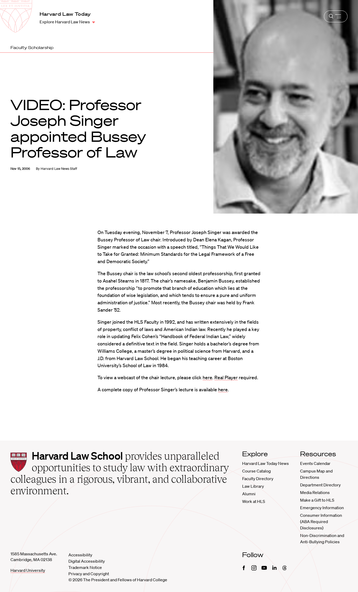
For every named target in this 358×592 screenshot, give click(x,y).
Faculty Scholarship (31, 47)
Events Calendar (315, 463)
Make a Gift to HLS (317, 500)
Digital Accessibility (86, 561)
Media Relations (315, 492)
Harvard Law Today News (265, 463)
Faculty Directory (257, 478)
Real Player (226, 377)
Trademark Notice (85, 567)
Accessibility (80, 554)
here (207, 377)
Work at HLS (253, 501)
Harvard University (27, 570)
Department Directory (320, 484)
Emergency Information (322, 507)
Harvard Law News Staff (59, 168)
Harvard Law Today (65, 14)
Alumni (249, 493)
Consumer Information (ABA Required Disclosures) (321, 521)
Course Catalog (256, 471)
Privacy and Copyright (88, 573)
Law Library (253, 486)
